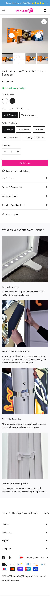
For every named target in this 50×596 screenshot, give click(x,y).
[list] (25, 35)
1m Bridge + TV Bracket (35, 137)
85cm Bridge (23, 129)
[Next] (38, 35)
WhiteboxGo (15, 576)
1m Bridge (39, 129)
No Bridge (8, 129)
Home (4, 512)
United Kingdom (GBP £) (34, 557)
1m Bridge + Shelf (11, 137)
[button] (45, 10)
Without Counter (28, 115)
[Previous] (11, 35)
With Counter (10, 115)
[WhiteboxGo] (24, 10)
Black (12, 101)
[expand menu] (3, 10)
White (5, 101)
